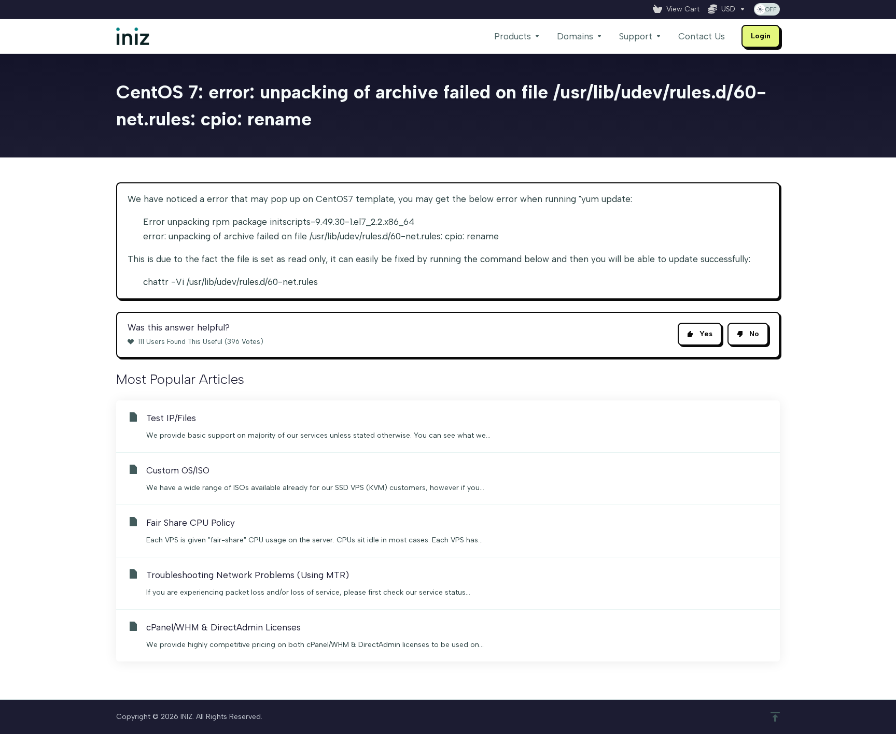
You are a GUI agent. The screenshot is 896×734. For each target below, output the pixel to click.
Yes (705, 333)
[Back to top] (775, 717)
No (754, 333)
